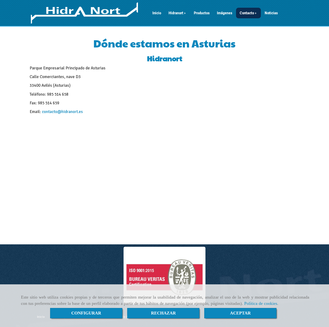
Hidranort (176, 13)
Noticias (271, 13)
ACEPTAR (240, 313)
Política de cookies (260, 303)
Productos (202, 13)
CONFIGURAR (86, 313)
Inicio (156, 13)
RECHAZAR (163, 313)
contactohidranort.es (62, 111)
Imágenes (224, 13)
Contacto (247, 13)
